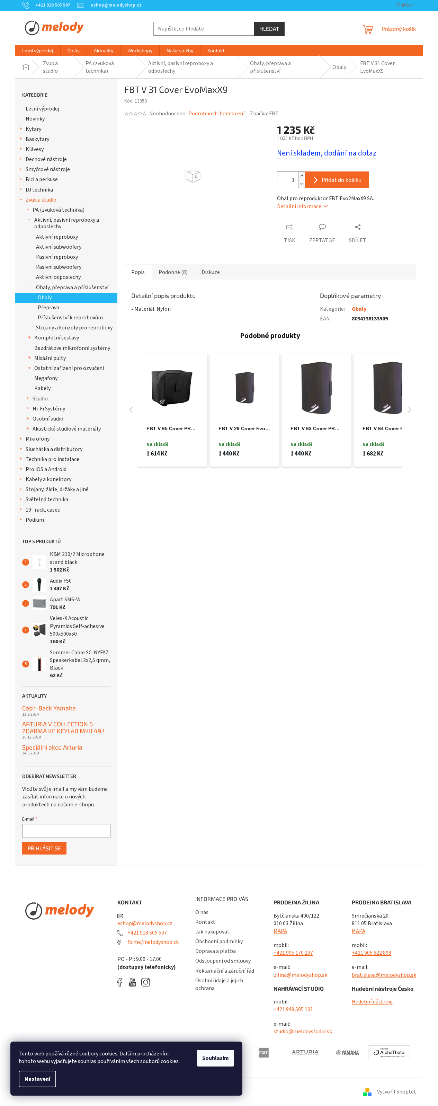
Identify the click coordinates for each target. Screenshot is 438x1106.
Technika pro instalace (52, 459)
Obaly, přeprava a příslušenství (72, 287)
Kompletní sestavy (56, 338)
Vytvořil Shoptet (396, 1092)
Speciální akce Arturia (52, 747)
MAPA (280, 931)
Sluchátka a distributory (54, 449)
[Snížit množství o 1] (301, 184)
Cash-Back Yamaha (49, 708)
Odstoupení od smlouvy (223, 961)
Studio (40, 398)
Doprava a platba (215, 951)
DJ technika (39, 190)
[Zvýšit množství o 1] (301, 176)
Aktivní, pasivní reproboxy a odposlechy (66, 223)
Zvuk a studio (41, 200)
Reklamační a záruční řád (224, 971)
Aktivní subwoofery (58, 247)
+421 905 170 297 (293, 953)
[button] (131, 410)
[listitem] (172, 410)
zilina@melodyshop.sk (300, 975)
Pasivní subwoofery (58, 267)
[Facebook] (122, 982)
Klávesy (35, 149)
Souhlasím (215, 1058)
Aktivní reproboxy (57, 237)
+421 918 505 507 (146, 933)
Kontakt (205, 922)
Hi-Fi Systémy (49, 409)
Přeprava (48, 307)
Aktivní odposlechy (58, 277)
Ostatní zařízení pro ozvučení (69, 368)
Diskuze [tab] (211, 272)
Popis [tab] (138, 272)
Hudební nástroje (372, 1002)
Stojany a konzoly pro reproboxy (74, 327)
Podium (35, 520)
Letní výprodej (42, 109)
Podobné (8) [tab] (173, 272)
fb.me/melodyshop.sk (152, 942)
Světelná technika (47, 499)
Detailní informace (299, 206)
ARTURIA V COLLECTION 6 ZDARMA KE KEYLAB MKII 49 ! (63, 728)
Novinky (35, 119)
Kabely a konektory (48, 479)
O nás (201, 912)
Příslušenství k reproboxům (70, 317)
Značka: (264, 113)
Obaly (45, 297)
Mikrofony (38, 439)
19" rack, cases (43, 510)
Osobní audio (48, 419)
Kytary (33, 129)
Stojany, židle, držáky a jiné (57, 489)
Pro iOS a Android (46, 469)
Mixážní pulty (50, 358)
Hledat (269, 28)
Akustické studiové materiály (67, 429)
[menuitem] (37, 50)
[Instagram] (145, 982)
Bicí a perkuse (42, 179)
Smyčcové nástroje (48, 169)
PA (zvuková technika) (58, 210)
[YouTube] (134, 982)
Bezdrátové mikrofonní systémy (72, 348)
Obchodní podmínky (219, 941)
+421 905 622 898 (371, 953)
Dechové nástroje (46, 159)
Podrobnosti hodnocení (216, 113)
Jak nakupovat (212, 932)
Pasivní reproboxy (57, 257)
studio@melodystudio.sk (303, 1031)
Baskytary (37, 139)
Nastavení (37, 1079)
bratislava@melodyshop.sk (384, 975)
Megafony (45, 378)
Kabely (42, 388)
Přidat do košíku (341, 179)
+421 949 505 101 (293, 1009)
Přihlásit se (44, 848)
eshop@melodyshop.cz (144, 923)
